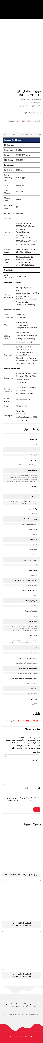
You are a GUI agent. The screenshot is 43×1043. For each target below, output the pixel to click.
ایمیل (25, 788)
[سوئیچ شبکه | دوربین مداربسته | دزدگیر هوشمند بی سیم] (34, 9)
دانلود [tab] (13, 134)
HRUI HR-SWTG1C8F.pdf (28, 721)
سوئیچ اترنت (25, 112)
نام (38, 788)
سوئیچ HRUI (33, 112)
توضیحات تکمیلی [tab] (26, 134)
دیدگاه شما (35, 760)
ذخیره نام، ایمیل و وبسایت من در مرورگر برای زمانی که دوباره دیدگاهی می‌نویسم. (22, 799)
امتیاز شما (36, 752)
